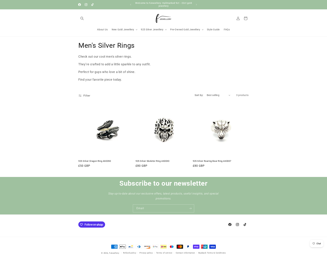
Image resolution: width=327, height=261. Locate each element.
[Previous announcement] (130, 4)
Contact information (185, 253)
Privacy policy (146, 253)
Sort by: (199, 95)
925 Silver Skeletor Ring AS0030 (152, 161)
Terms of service (164, 253)
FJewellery (114, 253)
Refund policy (129, 253)
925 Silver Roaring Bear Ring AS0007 (212, 161)
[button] (82, 18)
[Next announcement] (196, 4)
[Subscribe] (190, 208)
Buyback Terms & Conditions (212, 253)
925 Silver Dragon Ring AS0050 (94, 161)
